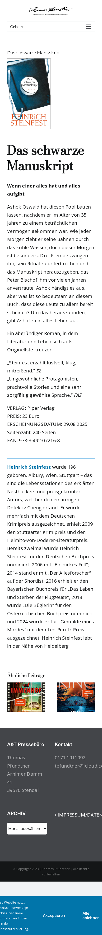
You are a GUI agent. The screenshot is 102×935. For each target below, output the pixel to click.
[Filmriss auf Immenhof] (26, 685)
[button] (10, 697)
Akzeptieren (54, 915)
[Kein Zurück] (76, 685)
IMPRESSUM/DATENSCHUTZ (75, 815)
